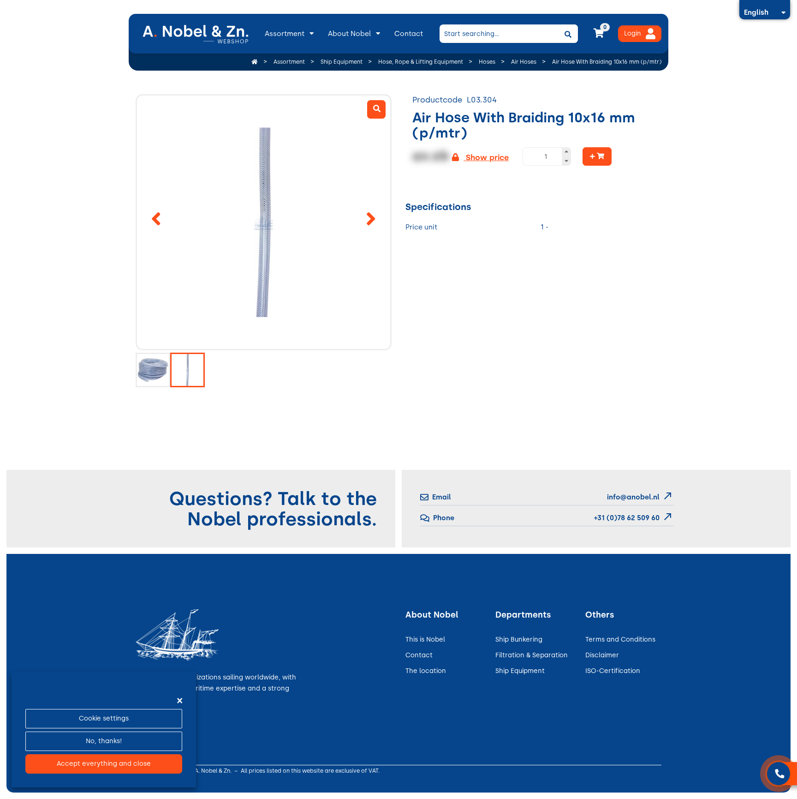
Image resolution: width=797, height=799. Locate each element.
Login (632, 33)
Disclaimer (602, 655)
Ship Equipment (520, 671)
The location (425, 671)
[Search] (568, 33)
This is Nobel (425, 639)
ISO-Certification (612, 671)
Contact (408, 34)
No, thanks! (104, 741)
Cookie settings (104, 718)
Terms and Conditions (620, 639)
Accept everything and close (104, 764)
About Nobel (349, 34)
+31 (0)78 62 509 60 (626, 518)
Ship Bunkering (518, 639)
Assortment (284, 34)
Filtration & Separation (531, 655)
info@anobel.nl (633, 497)
